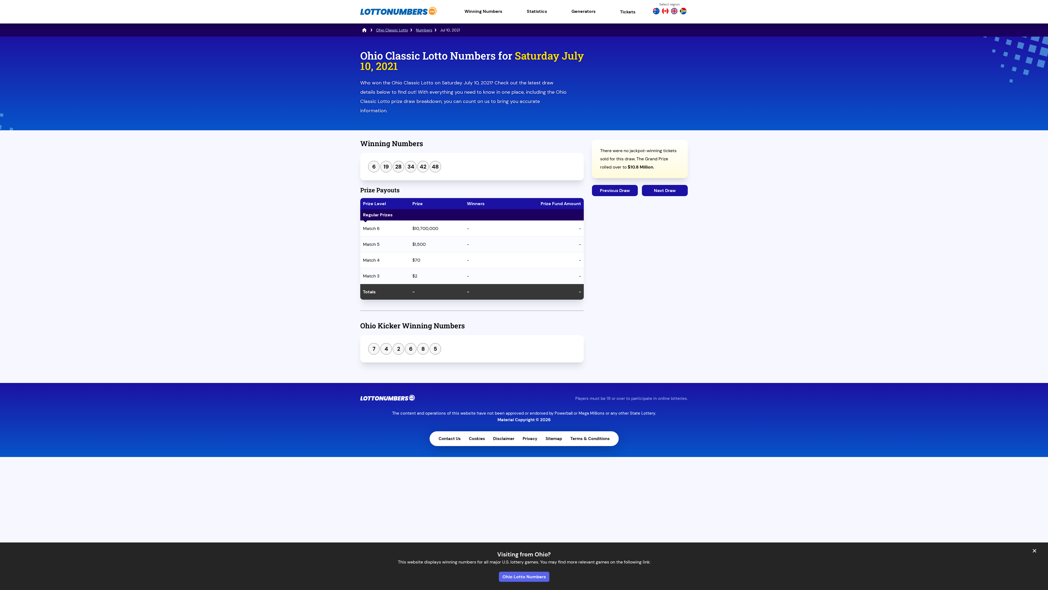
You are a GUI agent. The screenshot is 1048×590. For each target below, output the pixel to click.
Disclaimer (503, 438)
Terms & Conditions (590, 438)
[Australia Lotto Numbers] (656, 12)
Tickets (627, 12)
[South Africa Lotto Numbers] (683, 12)
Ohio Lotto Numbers (524, 577)
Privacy (530, 438)
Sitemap (554, 438)
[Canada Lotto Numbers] (665, 12)
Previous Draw (615, 190)
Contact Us (450, 438)
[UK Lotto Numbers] (674, 12)
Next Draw (665, 190)
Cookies (477, 438)
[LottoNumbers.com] (398, 15)
